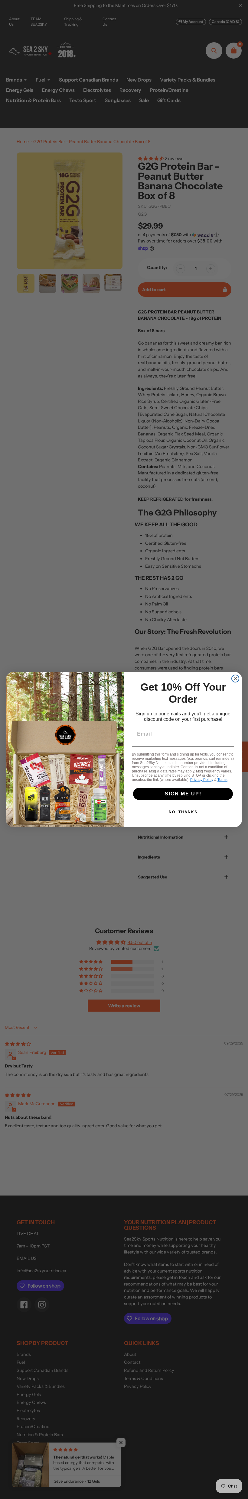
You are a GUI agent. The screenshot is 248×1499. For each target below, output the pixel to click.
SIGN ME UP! (183, 793)
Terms (222, 780)
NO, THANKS (183, 812)
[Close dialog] (235, 678)
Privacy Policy (201, 780)
